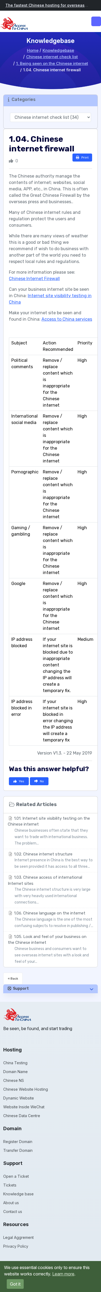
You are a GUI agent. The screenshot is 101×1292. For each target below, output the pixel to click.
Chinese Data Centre (21, 1115)
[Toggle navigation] (96, 21)
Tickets (9, 1185)
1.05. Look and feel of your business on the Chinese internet (48, 949)
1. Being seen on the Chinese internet (52, 63)
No (42, 781)
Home (33, 50)
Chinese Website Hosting (25, 1089)
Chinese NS (13, 1080)
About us (11, 1202)
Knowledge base (18, 1194)
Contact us (12, 1211)
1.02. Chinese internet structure (53, 860)
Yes (21, 781)
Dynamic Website (18, 1098)
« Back (13, 978)
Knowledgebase (58, 50)
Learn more (63, 1274)
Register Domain (17, 1141)
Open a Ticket (16, 1176)
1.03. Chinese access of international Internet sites (49, 890)
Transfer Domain (18, 1150)
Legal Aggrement (18, 1237)
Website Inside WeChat (23, 1107)
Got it (15, 1284)
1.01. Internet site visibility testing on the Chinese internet (49, 831)
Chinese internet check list (52, 56)
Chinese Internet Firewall (34, 278)
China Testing (15, 1063)
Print (85, 157)
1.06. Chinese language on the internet (53, 919)
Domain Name (15, 1071)
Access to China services (66, 319)
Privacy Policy (15, 1246)
